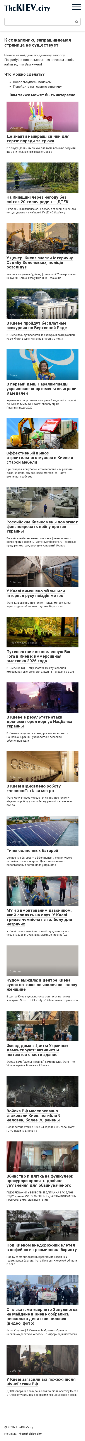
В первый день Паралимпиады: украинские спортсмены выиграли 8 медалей (41, 389)
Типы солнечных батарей (32, 850)
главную (41, 87)
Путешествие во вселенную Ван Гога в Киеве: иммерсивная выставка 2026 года (39, 656)
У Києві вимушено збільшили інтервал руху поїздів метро (36, 593)
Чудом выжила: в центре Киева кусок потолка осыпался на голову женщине (42, 985)
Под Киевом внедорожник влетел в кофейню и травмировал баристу (42, 1247)
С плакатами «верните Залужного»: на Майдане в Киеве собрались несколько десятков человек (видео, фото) (42, 1316)
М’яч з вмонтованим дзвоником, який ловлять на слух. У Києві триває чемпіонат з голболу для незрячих (39, 917)
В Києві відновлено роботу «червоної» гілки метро (34, 788)
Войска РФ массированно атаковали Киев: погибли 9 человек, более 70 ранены (34, 1115)
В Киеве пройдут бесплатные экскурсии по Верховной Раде (37, 325)
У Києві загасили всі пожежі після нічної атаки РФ (41, 1381)
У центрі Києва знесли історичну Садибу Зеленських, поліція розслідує (40, 262)
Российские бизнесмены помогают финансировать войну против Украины (42, 526)
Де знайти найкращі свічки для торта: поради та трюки (38, 138)
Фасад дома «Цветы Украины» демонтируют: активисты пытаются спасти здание (37, 1050)
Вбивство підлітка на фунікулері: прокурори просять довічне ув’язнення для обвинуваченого (40, 1181)
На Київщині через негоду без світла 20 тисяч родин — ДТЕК (37, 199)
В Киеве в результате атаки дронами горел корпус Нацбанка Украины (39, 722)
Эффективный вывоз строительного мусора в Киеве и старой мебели (40, 458)
